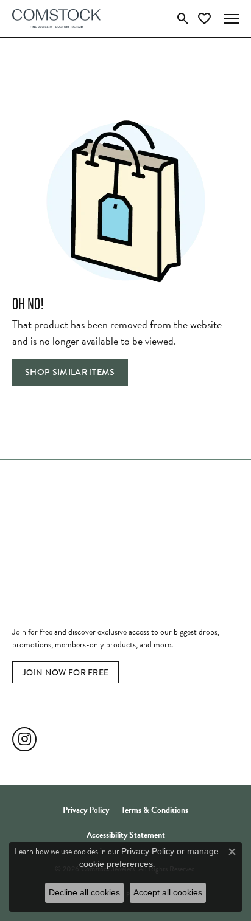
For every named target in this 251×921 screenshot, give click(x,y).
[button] (183, 19)
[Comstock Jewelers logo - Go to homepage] (56, 18)
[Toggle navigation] (231, 19)
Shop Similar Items (70, 372)
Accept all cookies (167, 892)
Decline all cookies (84, 892)
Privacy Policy (86, 810)
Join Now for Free (65, 672)
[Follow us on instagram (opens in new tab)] (24, 739)
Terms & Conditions (154, 810)
